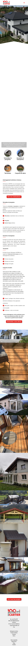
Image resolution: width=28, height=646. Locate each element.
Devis (14, 635)
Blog (14, 643)
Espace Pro (14, 641)
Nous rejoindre (14, 640)
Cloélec (14, 644)
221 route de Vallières (14, 625)
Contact (14, 634)
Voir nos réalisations (14, 196)
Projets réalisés (14, 632)
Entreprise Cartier (14, 631)
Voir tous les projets (14, 599)
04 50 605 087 (15, 619)
